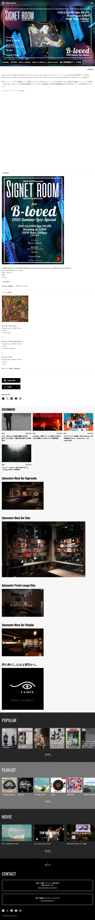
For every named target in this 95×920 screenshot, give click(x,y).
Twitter (11, 368)
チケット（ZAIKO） (8, 286)
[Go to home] (9, 3)
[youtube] (15, 399)
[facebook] (11, 399)
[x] (7, 399)
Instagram (17, 368)
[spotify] (3, 399)
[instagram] (20, 399)
